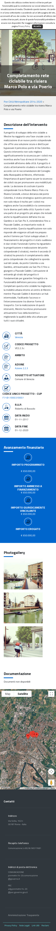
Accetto (37, 26)
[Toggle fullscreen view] (51, 694)
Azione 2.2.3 (21, 368)
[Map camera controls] (51, 771)
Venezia (19, 337)
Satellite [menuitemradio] (23, 693)
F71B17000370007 (13, 397)
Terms (53, 788)
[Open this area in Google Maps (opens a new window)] (6, 787)
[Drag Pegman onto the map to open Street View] (51, 783)
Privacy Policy (11, 925)
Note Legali (24, 925)
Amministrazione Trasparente (23, 915)
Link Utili (35, 925)
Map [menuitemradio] (7, 693)
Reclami (45, 925)
